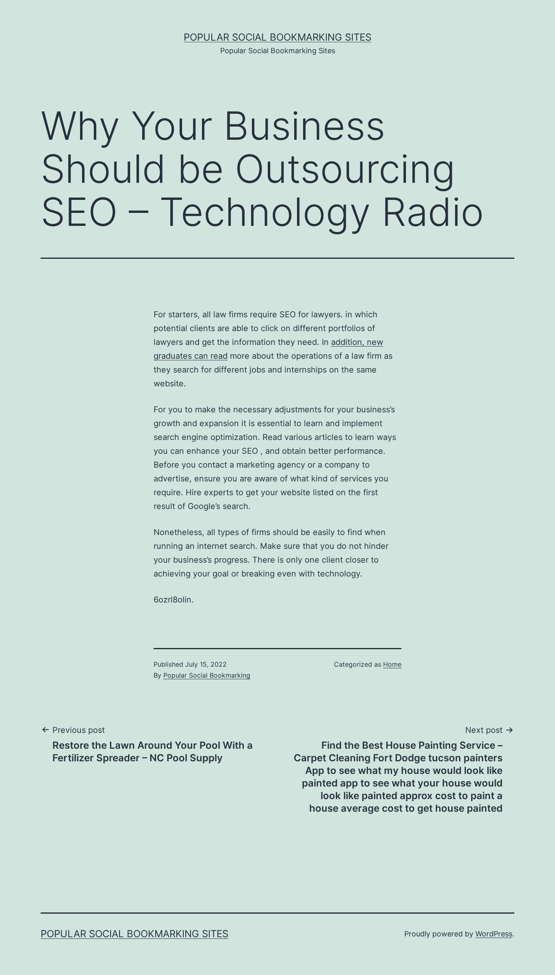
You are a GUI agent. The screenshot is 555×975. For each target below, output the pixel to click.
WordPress (493, 934)
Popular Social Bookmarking (206, 675)
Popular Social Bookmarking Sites (277, 37)
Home (392, 664)
